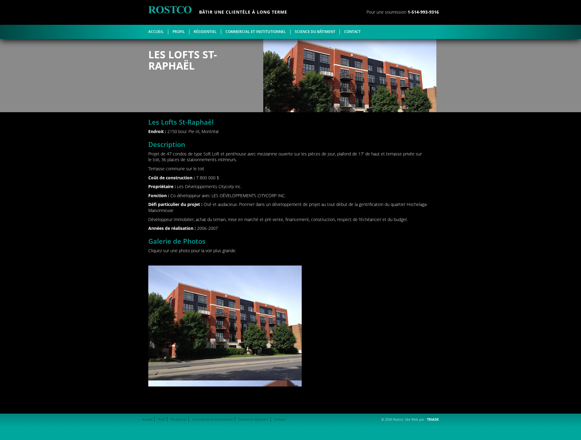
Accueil (156, 31)
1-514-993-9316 (423, 12)
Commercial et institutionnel (255, 31)
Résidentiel (205, 31)
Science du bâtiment (315, 31)
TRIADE (433, 419)
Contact (352, 31)
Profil (178, 31)
